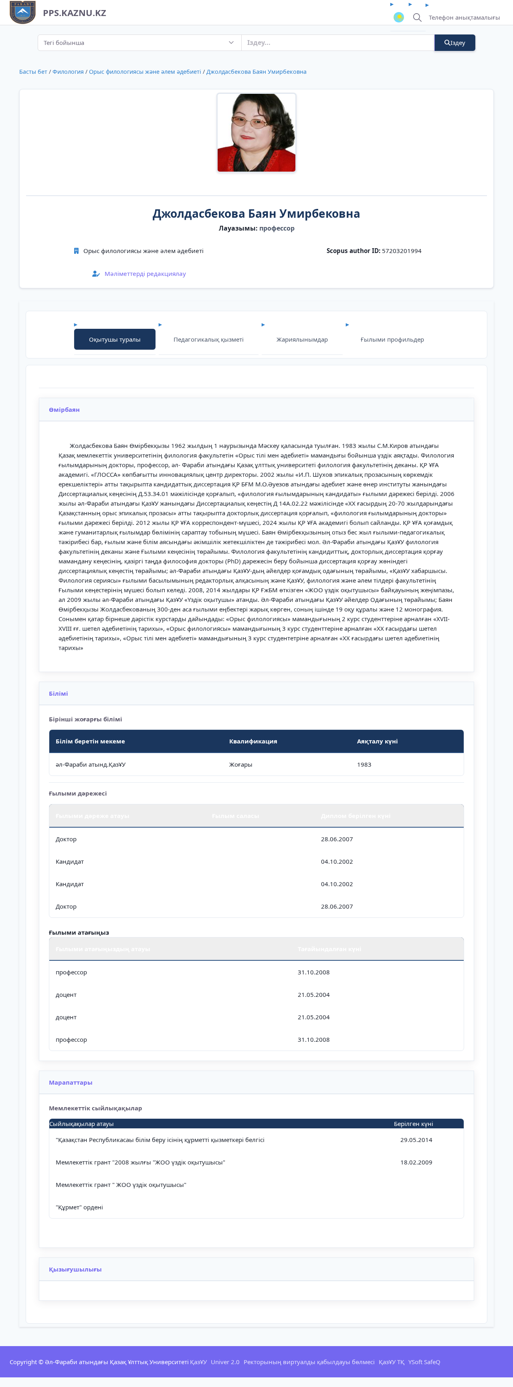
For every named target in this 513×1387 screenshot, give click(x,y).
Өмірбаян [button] (64, 409)
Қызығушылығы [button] (75, 1269)
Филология (68, 71)
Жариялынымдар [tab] (302, 339)
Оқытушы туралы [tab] (115, 339)
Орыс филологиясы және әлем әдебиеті (145, 71)
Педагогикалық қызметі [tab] (209, 339)
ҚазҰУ (198, 1362)
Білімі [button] (58, 693)
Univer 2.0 (225, 1362)
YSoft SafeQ (424, 1362)
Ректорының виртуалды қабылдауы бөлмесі (309, 1362)
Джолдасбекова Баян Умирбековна (256, 71)
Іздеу (457, 42)
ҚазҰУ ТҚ (391, 1362)
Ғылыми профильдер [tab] (392, 339)
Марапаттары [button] (71, 1082)
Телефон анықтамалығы (464, 17)
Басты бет (33, 71)
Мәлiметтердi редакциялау (144, 273)
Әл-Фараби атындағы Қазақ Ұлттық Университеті (117, 1362)
